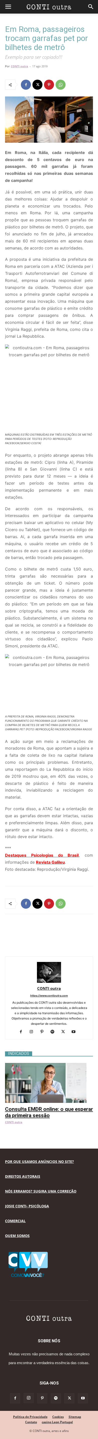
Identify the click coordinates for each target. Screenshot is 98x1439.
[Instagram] (33, 1032)
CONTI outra (19, 66)
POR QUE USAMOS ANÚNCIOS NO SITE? (39, 1161)
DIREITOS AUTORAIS (22, 1176)
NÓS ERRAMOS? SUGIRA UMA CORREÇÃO (40, 1191)
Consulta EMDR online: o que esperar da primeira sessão (49, 1112)
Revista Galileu (50, 862)
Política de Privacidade (30, 1417)
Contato (31, 1422)
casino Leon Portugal (57, 1422)
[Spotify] (54, 1032)
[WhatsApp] (61, 85)
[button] (8, 7)
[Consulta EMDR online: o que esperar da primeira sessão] (49, 1065)
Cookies (58, 1417)
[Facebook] (26, 85)
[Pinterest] (49, 85)
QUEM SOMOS (17, 1235)
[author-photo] (49, 981)
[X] (37, 85)
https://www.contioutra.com (49, 995)
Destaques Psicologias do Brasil (42, 855)
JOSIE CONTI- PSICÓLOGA (27, 1206)
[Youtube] (75, 1032)
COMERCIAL (15, 1220)
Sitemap (75, 1417)
